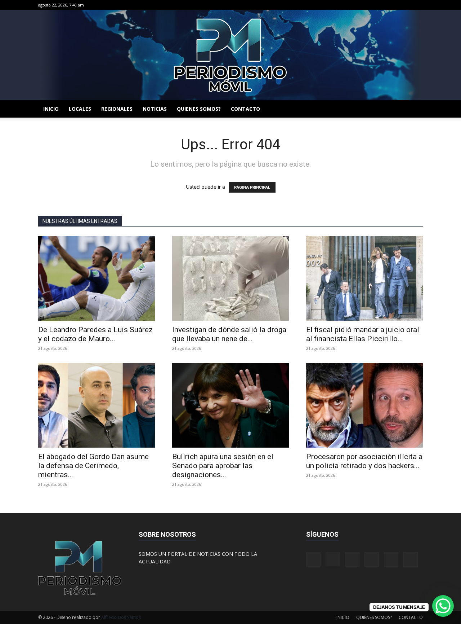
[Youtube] (417, 5)
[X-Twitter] (393, 5)
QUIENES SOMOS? (199, 108)
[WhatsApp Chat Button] (443, 606)
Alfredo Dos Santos (121, 617)
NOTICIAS (155, 108)
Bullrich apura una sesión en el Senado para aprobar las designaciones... (222, 465)
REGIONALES (117, 108)
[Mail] (381, 5)
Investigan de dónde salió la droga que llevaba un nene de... (229, 334)
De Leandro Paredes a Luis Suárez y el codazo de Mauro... (95, 334)
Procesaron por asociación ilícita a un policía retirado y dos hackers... (364, 461)
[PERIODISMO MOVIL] (230, 55)
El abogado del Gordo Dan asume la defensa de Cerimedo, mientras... (93, 465)
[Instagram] (369, 5)
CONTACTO (245, 108)
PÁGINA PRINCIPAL (252, 187)
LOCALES (80, 108)
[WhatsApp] (405, 5)
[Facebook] (358, 5)
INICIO (51, 108)
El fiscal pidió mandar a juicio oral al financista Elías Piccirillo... (362, 334)
